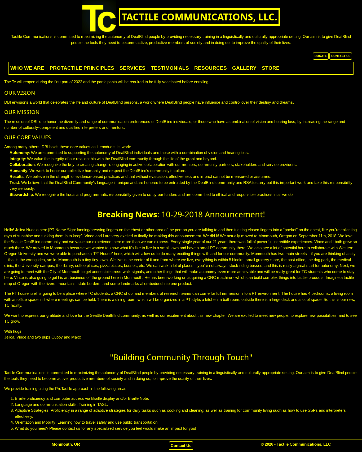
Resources (210, 68)
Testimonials (170, 68)
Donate (321, 56)
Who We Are (27, 68)
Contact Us (340, 56)
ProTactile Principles (82, 68)
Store (271, 68)
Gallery (244, 68)
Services (132, 68)
